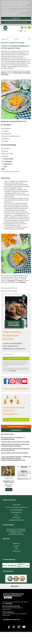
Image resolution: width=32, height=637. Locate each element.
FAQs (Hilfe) (16, 505)
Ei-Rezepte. (22, 282)
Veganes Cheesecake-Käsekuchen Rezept (13, 460)
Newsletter (16, 543)
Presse (16, 515)
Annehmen (16, 18)
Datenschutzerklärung (8, 13)
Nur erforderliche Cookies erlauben (16, 22)
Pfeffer (3, 169)
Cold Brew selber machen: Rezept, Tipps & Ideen (15, 442)
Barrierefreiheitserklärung (12, 596)
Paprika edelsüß (8, 159)
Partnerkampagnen (16, 510)
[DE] (21, 31)
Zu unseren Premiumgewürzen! (16, 426)
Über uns (9, 489)
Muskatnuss (8, 161)
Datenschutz (13, 370)
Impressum (7, 594)
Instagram (11, 280)
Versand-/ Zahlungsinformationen (16, 507)
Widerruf (8, 598)
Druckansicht (16, 430)
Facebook (20, 280)
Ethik (16, 548)
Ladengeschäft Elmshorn (16, 520)
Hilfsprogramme (16, 512)
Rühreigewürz (8, 164)
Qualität (16, 546)
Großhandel (16, 517)
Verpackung (16, 551)
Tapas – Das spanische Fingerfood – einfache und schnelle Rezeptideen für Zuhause (16, 457)
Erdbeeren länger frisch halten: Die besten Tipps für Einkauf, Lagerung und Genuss (15, 445)
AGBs (13, 594)
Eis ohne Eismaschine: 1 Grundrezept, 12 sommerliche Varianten (13, 438)
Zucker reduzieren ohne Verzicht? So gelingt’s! (14, 453)
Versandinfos (8, 603)
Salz (6, 141)
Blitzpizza (4, 73)
